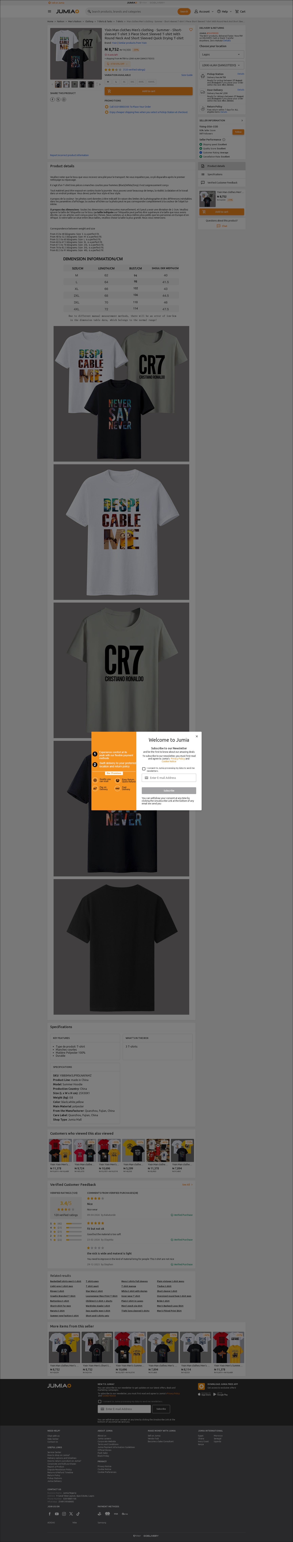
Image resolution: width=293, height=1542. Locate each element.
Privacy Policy (178, 758)
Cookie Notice (169, 761)
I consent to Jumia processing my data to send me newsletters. (171, 769)
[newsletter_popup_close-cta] (196, 736)
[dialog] (146, 771)
